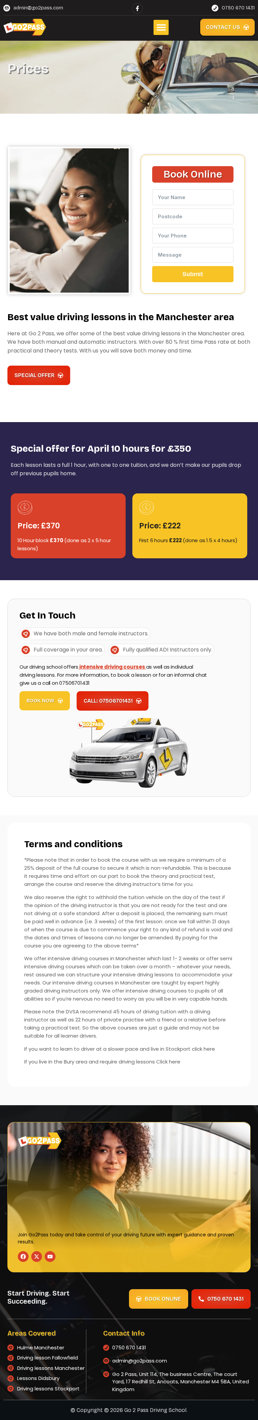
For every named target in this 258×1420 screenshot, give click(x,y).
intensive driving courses (112, 666)
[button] (161, 27)
